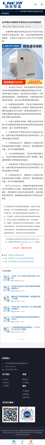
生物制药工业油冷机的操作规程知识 (21, 258)
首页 (4, 11)
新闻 (9, 11)
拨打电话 (31, 443)
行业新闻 (15, 11)
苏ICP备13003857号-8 (24, 432)
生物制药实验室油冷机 (16, 255)
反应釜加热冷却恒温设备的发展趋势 (21, 261)
